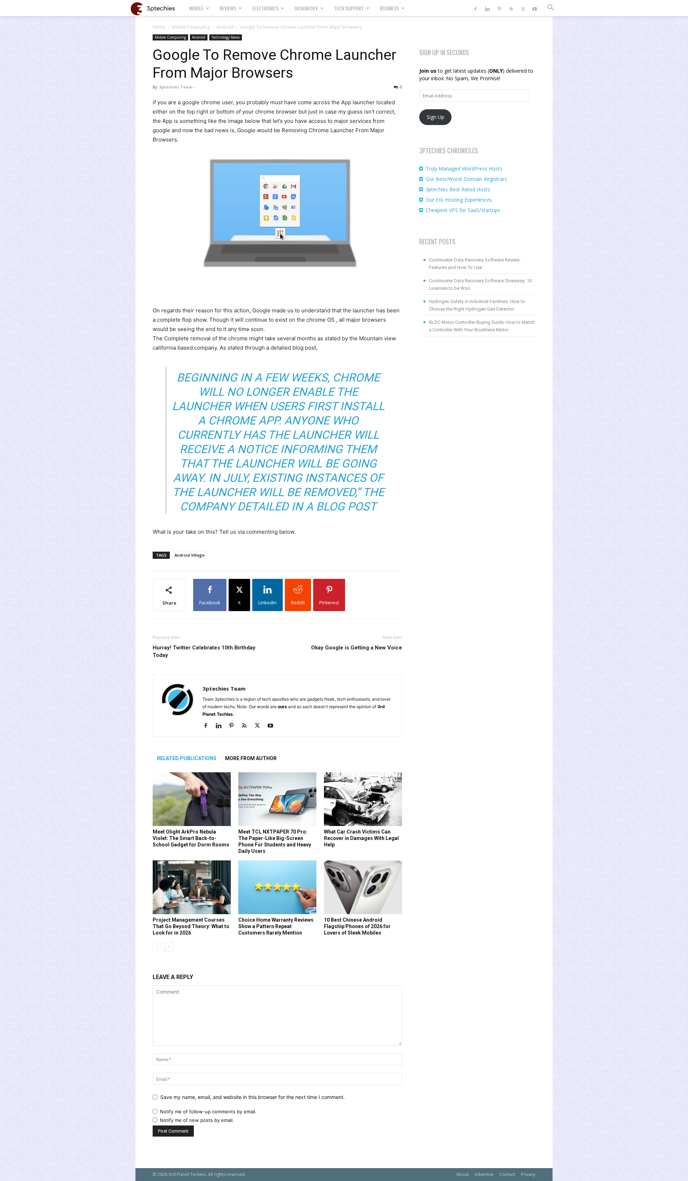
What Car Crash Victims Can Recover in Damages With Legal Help (361, 838)
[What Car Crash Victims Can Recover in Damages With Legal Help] (363, 799)
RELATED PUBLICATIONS (186, 758)
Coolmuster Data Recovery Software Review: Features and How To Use (475, 263)
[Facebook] (475, 8)
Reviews (228, 8)
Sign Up (435, 117)
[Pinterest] (499, 8)
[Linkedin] (487, 8)
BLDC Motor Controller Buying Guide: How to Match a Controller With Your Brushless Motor (482, 326)
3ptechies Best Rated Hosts (458, 189)
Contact (507, 1174)
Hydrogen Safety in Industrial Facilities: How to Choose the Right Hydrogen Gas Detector (477, 305)
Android (224, 27)
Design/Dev (306, 8)
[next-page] (168, 946)
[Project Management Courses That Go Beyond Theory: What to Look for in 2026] (192, 887)
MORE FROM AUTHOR (251, 758)
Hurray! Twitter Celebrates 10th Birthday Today (204, 651)
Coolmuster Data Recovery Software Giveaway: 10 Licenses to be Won (480, 284)
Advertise (484, 1174)
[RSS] (511, 8)
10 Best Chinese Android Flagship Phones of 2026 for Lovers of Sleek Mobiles (357, 926)
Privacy (528, 1174)
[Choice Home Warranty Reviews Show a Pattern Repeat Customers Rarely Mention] (277, 887)
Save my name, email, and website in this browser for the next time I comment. (252, 1097)
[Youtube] (534, 8)
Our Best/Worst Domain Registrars (466, 179)
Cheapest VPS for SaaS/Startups (463, 210)
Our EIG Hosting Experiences (459, 199)
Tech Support (349, 8)
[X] (522, 8)
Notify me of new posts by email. (197, 1120)
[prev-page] (157, 946)
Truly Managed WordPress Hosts (464, 168)
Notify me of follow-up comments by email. (208, 1111)
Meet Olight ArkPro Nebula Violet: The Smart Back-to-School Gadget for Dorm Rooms (191, 838)
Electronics (265, 8)
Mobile (196, 8)
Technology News (225, 37)
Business (389, 8)
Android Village (190, 555)
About (462, 1174)
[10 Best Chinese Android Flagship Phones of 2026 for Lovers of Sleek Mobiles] (363, 887)
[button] (550, 8)
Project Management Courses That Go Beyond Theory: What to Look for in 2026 (191, 926)
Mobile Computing (191, 27)
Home (159, 27)
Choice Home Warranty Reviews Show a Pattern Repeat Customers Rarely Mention (276, 926)
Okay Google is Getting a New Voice (356, 647)
